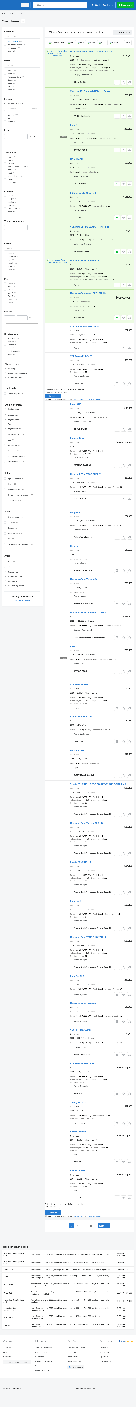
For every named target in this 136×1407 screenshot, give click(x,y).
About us (7, 1348)
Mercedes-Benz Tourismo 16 (84, 261)
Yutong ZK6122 (78, 1102)
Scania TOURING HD (80, 862)
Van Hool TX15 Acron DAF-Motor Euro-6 (90, 91)
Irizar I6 (6, 1325)
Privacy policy (41, 1352)
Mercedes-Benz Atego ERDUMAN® (88, 293)
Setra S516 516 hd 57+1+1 (83, 193)
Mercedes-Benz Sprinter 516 (13, 1262)
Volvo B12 (7, 1293)
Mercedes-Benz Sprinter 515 (13, 1301)
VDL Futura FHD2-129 (81, 356)
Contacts (7, 1357)
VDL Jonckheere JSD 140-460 (85, 326)
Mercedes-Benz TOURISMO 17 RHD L (89, 937)
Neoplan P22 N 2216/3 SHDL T (85, 474)
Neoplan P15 (76, 512)
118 (91, 1226)
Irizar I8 (73, 125)
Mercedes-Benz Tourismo (83, 1003)
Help (5, 1352)
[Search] (35, 5)
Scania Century (78, 1132)
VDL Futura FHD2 (79, 684)
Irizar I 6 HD (76, 404)
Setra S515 (8, 1317)
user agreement (95, 399)
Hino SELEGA (77, 750)
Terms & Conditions (43, 1348)
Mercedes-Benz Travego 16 (83, 579)
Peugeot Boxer (77, 438)
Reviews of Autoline (43, 1361)
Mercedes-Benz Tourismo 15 (10, 1309)
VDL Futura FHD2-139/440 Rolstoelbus (89, 227)
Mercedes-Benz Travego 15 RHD (86, 823)
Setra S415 (8, 1270)
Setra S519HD (77, 976)
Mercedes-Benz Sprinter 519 (13, 1254)
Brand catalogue (42, 1370)
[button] (123, 82)
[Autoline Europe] (10, 5)
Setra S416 (75, 901)
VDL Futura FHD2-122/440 (83, 1063)
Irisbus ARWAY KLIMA (81, 716)
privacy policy (78, 399)
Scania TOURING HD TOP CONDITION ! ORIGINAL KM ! (98, 784)
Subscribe (53, 396)
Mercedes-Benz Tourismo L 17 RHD (88, 612)
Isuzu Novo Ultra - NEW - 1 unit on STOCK (91, 52)
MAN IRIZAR (76, 159)
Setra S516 (8, 1277)
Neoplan (74, 546)
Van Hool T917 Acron (80, 1030)
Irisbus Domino (78, 1171)
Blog (37, 1366)
